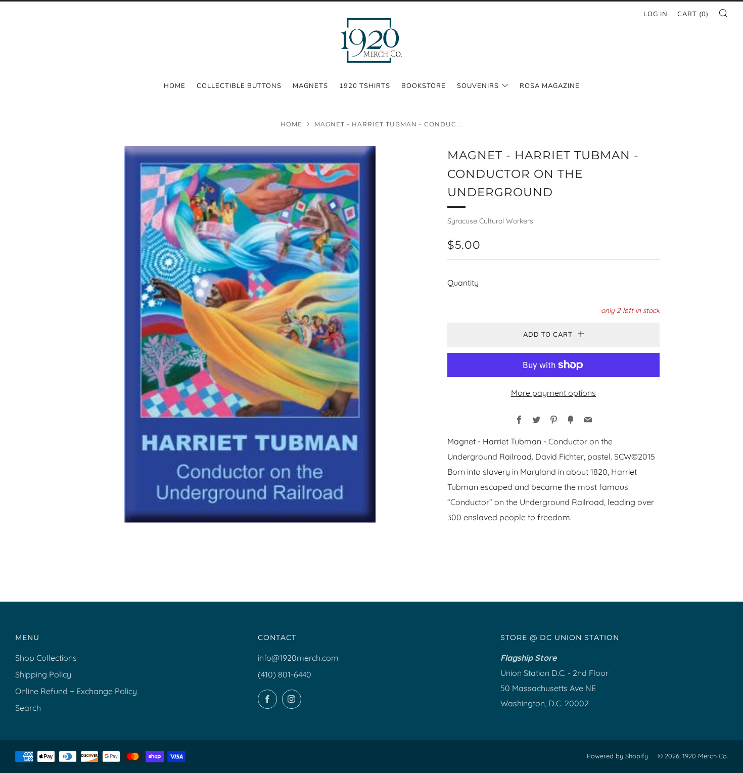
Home (174, 85)
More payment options (553, 393)
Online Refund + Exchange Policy (76, 691)
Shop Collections (46, 658)
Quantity (463, 283)
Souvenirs (478, 85)
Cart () (693, 14)
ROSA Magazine (550, 85)
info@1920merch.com (298, 658)
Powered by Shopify (617, 756)
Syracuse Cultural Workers (490, 220)
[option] (250, 334)
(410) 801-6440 (284, 674)
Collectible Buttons (239, 85)
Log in (655, 14)
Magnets (310, 85)
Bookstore (423, 85)
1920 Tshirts (364, 85)
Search (28, 708)
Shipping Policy (43, 674)
